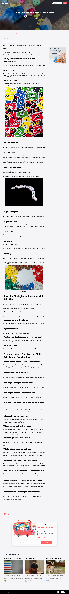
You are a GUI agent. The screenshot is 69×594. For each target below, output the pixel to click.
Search (65, 3)
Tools (19, 3)
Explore (12, 3)
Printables (27, 3)
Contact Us (48, 3)
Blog (41, 3)
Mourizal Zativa (26, 291)
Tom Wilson (26, 207)
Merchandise (34, 3)
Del (26, 138)
